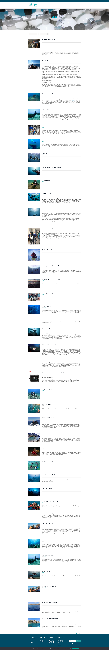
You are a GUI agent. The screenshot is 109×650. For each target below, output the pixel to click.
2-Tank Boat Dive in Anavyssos (49, 586)
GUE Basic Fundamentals (48, 39)
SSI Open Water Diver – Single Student (51, 110)
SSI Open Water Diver (47, 555)
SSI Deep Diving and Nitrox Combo (50, 266)
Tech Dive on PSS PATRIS (48, 474)
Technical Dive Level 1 (47, 60)
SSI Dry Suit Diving (47, 389)
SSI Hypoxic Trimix (47, 153)
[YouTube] (72, 643)
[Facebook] (75, 643)
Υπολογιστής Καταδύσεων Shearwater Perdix (53, 373)
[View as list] (50, 34)
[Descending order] (38, 34)
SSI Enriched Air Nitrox (48, 126)
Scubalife (46, 67)
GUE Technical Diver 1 (47, 193)
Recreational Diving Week (48, 417)
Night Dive (44, 448)
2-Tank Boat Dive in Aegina (48, 93)
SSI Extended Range (47, 328)
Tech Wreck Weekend (47, 293)
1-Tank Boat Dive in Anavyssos (49, 524)
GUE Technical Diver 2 (47, 209)
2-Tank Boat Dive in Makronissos (50, 618)
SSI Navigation (46, 180)
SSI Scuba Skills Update (48, 461)
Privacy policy (76, 648)
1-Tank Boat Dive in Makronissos (50, 540)
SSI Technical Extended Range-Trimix (51, 167)
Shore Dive (45, 434)
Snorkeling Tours (46, 404)
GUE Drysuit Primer (47, 249)
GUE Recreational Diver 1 (48, 229)
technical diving (73, 100)
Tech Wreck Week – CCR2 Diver (50, 501)
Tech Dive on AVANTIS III (48, 488)
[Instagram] (74, 643)
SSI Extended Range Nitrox (49, 140)
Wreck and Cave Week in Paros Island (51, 345)
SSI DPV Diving (46, 571)
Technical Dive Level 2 (47, 306)
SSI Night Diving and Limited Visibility (51, 279)
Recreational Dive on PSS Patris (50, 602)
